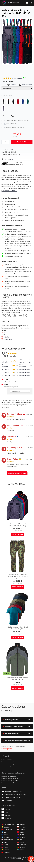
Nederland (23, 845)
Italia (5, 842)
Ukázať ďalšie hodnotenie (17, 473)
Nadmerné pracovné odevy (9, 776)
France (22, 834)
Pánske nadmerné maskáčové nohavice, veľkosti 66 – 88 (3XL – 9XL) (17, 576)
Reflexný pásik (7, 339)
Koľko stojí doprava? (11, 719)
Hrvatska (22, 837)
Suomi (6, 834)
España (22, 832)
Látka (4, 332)
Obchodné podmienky (8, 764)
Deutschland (8, 829)
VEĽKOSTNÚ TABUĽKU (9, 191)
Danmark (22, 829)
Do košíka (23, 142)
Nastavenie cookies (27, 860)
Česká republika (9, 824)
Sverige (22, 850)
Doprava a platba (7, 759)
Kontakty (4, 768)
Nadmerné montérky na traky (10, 780)
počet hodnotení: (16, 361)
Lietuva (22, 842)
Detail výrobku (17, 534)
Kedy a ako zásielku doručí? (13, 726)
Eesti (5, 832)
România (6, 850)
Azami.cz (20, 858)
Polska (6, 847)
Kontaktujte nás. (6, 749)
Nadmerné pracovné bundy (9, 783)
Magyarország (8, 839)
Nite (4, 335)
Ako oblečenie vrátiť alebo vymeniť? (15, 740)
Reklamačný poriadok (8, 762)
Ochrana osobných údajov (9, 766)
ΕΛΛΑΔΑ (6, 837)
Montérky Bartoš (13, 2)
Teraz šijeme (8, 159)
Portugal (22, 847)
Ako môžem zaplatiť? (11, 733)
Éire (21, 839)
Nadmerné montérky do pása (10, 778)
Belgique (6, 827)
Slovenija (7, 852)
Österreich (23, 824)
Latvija (6, 845)
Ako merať (13, 84)
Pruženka (6, 337)
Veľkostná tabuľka (27, 84)
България (23, 827)
